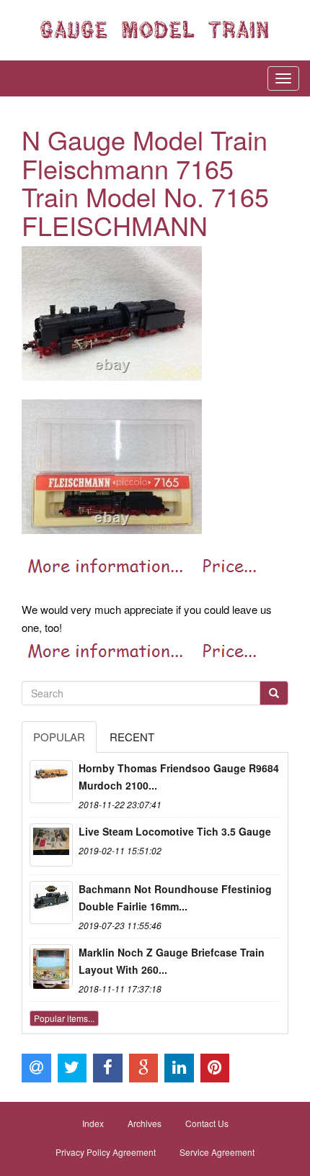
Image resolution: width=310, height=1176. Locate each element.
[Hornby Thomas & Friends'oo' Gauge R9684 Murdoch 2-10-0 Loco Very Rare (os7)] (51, 781)
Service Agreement (217, 1152)
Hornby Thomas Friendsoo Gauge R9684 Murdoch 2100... (179, 776)
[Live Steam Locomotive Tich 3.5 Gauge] (51, 845)
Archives (144, 1123)
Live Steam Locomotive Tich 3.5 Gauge (175, 831)
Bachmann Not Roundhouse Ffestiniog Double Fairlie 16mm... (175, 897)
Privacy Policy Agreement (106, 1152)
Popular (59, 736)
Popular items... (64, 1018)
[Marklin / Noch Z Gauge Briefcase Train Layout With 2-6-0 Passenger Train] (51, 965)
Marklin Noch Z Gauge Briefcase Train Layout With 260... (172, 961)
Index (93, 1123)
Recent (132, 736)
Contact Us (207, 1123)
